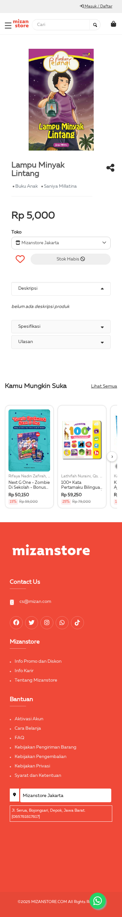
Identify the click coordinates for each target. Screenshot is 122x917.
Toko (16, 232)
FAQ (19, 738)
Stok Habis (68, 259)
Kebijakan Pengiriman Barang (45, 747)
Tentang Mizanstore (36, 680)
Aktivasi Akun (29, 719)
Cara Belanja (28, 728)
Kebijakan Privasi (32, 766)
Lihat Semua (104, 386)
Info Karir (24, 671)
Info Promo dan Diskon (38, 661)
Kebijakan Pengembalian (40, 756)
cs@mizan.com (35, 601)
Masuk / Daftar (98, 6)
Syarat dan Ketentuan (38, 775)
